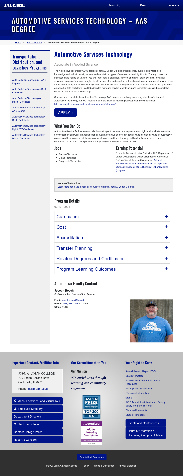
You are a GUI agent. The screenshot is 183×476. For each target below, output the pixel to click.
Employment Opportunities (139, 388)
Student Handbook (135, 414)
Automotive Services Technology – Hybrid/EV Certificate (29, 127)
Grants (129, 397)
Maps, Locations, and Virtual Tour (38, 401)
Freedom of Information (137, 393)
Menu (143, 5)
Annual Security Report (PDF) (141, 371)
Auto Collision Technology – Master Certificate (26, 100)
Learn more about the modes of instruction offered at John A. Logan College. (96, 186)
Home (18, 42)
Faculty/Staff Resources (91, 457)
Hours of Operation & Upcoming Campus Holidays (145, 433)
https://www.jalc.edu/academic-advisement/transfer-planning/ (85, 104)
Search (112, 5)
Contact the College (26, 424)
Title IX (85, 465)
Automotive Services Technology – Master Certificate (29, 136)
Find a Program (34, 42)
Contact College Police (28, 432)
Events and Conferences (143, 423)
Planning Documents (136, 410)
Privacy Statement (128, 465)
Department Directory (27, 416)
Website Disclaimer (104, 465)
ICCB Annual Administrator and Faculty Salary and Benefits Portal (145, 403)
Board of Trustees (134, 375)
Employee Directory (30, 409)
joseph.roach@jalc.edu (73, 300)
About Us (174, 5)
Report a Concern (25, 439)
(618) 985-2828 (70, 303)
